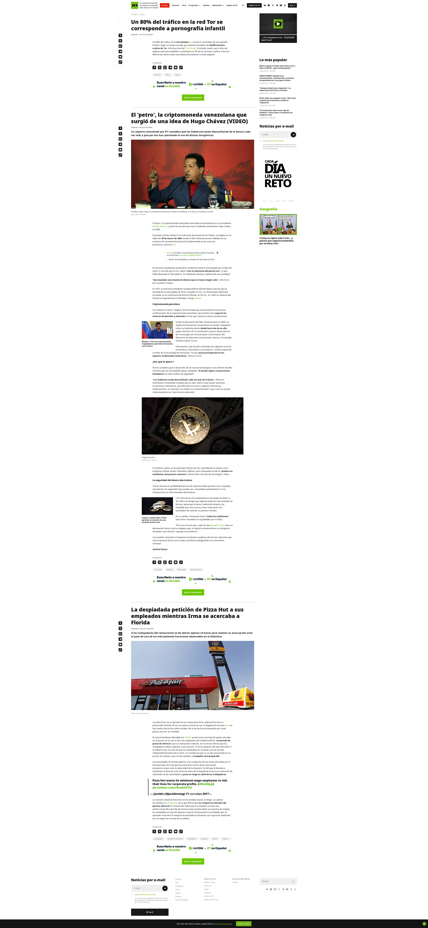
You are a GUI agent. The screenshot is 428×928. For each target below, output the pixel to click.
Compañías (158, 839)
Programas (193, 5)
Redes (177, 75)
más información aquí (223, 923)
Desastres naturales (175, 839)
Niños (168, 75)
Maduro (170, 569)
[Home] (134, 5)
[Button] (243, 5)
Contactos (208, 886)
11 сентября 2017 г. (198, 794)
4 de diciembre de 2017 (205, 259)
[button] (278, 24)
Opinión (206, 5)
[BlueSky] (281, 5)
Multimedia (217, 5)
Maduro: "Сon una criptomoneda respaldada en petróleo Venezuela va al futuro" (157, 343)
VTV (174, 244)
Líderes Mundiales (181, 900)
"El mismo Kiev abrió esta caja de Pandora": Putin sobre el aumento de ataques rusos (275, 112)
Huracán (204, 839)
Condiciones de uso (211, 899)
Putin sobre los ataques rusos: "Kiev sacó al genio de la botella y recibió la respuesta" (277, 100)
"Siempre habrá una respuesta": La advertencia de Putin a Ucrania (275, 89)
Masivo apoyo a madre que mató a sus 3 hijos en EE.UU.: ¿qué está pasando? (277, 66)
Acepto (273, 141)
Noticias (175, 5)
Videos (177, 889)
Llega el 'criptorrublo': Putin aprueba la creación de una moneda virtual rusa (154, 520)
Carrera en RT (209, 896)
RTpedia (178, 896)
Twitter (187, 737)
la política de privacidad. (276, 141)
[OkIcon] (285, 5)
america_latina (196, 569)
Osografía (268, 209)
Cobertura (207, 892)
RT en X (149, 912)
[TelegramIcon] (277, 5)
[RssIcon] (295, 889)
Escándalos (192, 839)
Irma (227, 725)
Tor (190, 42)
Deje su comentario (193, 97)
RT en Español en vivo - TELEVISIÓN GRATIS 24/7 (277, 39)
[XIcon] (273, 5)
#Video (169, 253)
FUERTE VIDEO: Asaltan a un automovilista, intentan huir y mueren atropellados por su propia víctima (276, 78)
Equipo (206, 889)
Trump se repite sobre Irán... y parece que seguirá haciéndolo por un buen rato (276, 240)
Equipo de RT (232, 5)
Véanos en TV (254, 5)
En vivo (165, 5)
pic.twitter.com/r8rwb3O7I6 (172, 788)
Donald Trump (218, 525)
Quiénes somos (209, 882)
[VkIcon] (265, 5)
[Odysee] (275, 889)
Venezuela (181, 569)
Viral (184, 5)
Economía (158, 569)
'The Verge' (190, 48)
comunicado (172, 802)
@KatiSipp (206, 784)
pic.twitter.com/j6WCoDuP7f (191, 255)
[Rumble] (269, 5)
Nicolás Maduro (160, 226)
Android (235, 882)
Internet (157, 75)
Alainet (197, 298)
